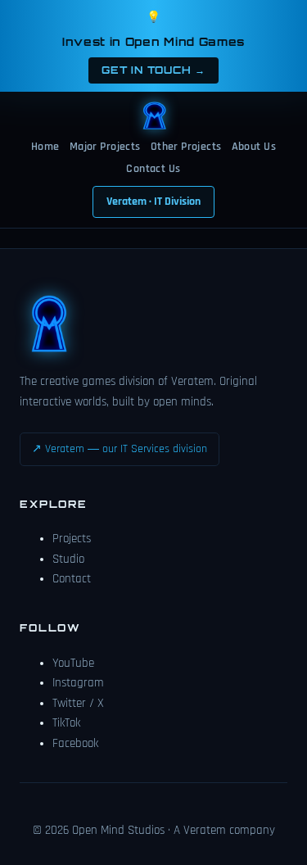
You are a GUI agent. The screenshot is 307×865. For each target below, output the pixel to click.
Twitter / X (78, 703)
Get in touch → (153, 69)
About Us (254, 146)
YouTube (73, 663)
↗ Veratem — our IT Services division (119, 449)
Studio (68, 559)
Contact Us (153, 168)
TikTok (66, 723)
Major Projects (105, 146)
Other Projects (186, 146)
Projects (71, 538)
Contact (71, 578)
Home (45, 146)
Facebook (75, 743)
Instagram (78, 683)
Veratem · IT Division (153, 201)
